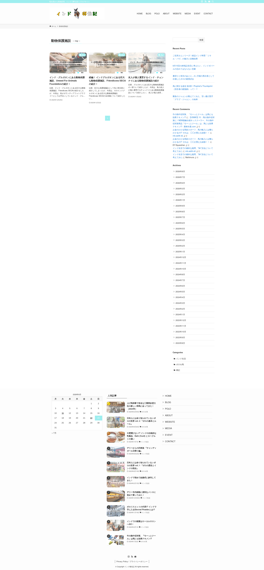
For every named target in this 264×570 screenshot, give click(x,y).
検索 (201, 39)
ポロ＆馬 (180, 364)
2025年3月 (180, 240)
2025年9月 (180, 205)
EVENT (169, 434)
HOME (168, 395)
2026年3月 (180, 188)
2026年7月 (180, 177)
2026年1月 (180, 200)
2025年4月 (180, 234)
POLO (168, 408)
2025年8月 (180, 211)
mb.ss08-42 (178, 135)
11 (63, 413)
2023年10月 (181, 331)
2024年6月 (180, 285)
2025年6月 (180, 223)
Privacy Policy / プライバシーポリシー (132, 561)
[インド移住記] (77, 13)
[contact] (209, 1)
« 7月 (54, 432)
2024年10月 (181, 268)
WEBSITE (170, 421)
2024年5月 (180, 291)
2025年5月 (180, 228)
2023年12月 (181, 320)
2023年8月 (180, 343)
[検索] (213, 1)
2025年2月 (180, 245)
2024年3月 (180, 303)
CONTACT (170, 441)
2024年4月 (180, 297)
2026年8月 (180, 171)
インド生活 (181, 358)
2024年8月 (180, 274)
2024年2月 (180, 308)
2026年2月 (180, 194)
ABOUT (169, 415)
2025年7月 (180, 217)
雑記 (178, 370)
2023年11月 (181, 325)
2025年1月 (180, 251)
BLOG (168, 402)
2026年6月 (180, 182)
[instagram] (202, 1)
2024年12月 (181, 257)
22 (91, 418)
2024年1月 (180, 314)
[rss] (205, 1)
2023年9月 (180, 337)
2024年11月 (181, 263)
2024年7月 (180, 280)
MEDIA (168, 428)
